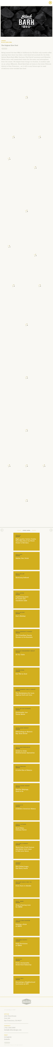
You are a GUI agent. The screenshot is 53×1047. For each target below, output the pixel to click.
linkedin (7, 1039)
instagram (7, 1037)
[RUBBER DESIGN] (26, 1002)
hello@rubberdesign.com (12, 1030)
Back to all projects (50, 2)
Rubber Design (26, 3)
